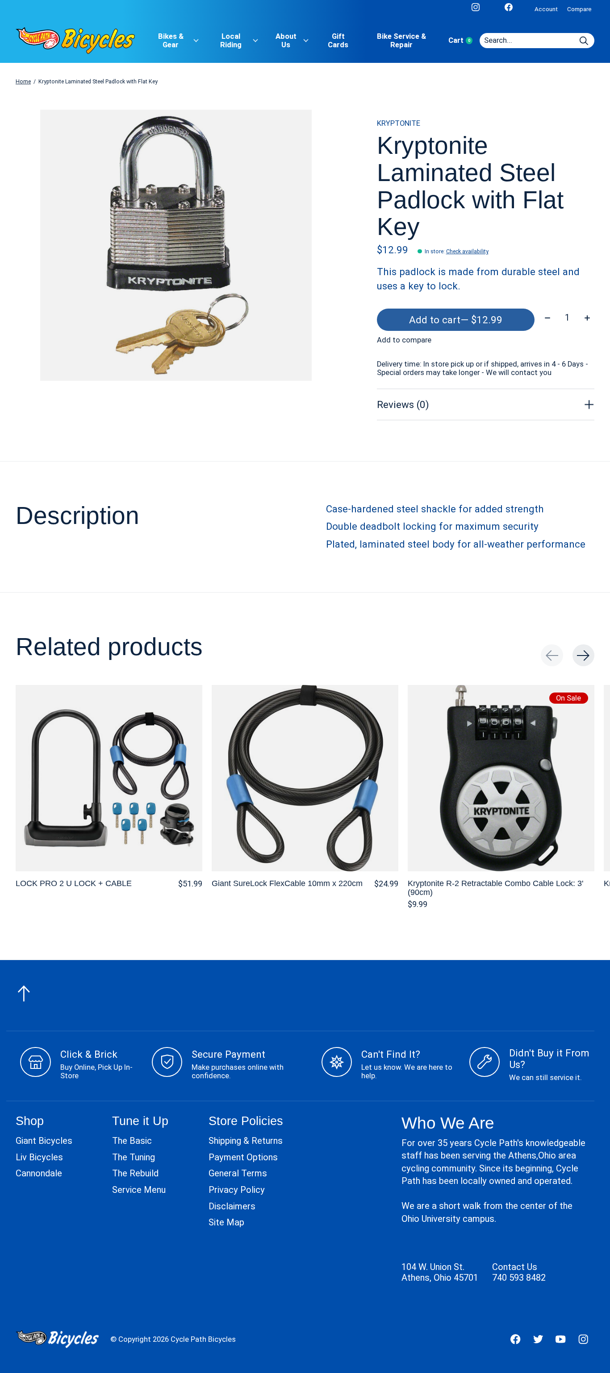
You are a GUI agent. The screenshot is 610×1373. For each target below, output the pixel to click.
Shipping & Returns (246, 1140)
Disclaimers (232, 1206)
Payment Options (243, 1157)
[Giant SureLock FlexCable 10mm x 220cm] (305, 778)
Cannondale (39, 1173)
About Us (286, 40)
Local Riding (231, 40)
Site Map (226, 1222)
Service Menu (139, 1189)
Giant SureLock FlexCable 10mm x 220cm (287, 883)
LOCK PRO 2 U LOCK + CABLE (74, 883)
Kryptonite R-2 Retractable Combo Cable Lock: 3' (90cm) (495, 887)
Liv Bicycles (39, 1157)
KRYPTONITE (398, 123)
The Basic (132, 1140)
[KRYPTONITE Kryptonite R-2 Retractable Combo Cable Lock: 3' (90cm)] (501, 778)
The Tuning (133, 1157)
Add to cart (455, 320)
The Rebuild (135, 1173)
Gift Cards (338, 40)
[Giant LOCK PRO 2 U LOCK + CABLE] (109, 778)
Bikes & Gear (171, 40)
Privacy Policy (237, 1189)
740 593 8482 (519, 1277)
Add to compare (404, 340)
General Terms (238, 1173)
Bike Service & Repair (401, 40)
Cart (463, 40)
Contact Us (514, 1267)
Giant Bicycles (44, 1140)
